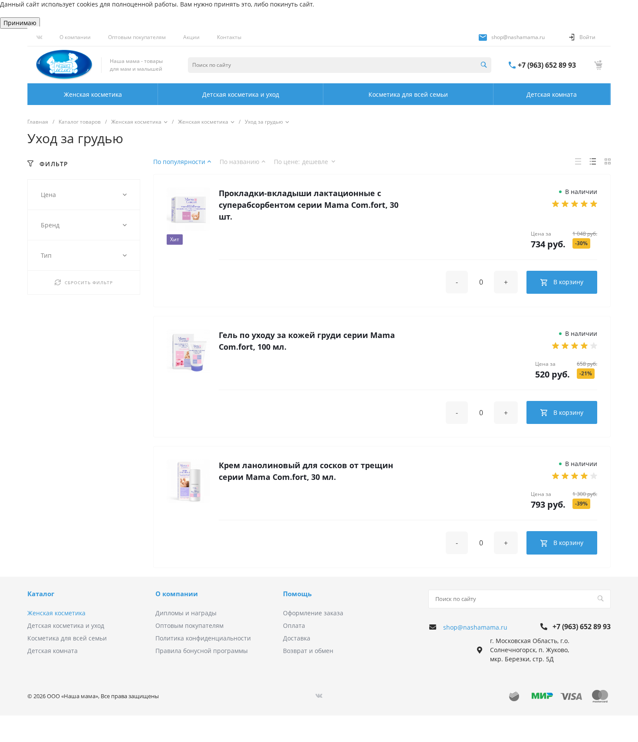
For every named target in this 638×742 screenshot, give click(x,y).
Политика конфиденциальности (203, 638)
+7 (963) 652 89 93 (547, 65)
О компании (75, 37)
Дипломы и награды (186, 613)
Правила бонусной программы (201, 651)
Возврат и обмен (308, 651)
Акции (191, 37)
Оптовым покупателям (137, 37)
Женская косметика (56, 613)
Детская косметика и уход (65, 625)
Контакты (229, 37)
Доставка (296, 638)
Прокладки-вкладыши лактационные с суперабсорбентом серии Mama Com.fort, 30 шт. (308, 205)
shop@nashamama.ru (518, 37)
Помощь (297, 593)
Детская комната (52, 651)
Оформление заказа (313, 613)
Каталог (40, 593)
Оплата (294, 625)
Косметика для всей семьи (67, 638)
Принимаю (19, 23)
